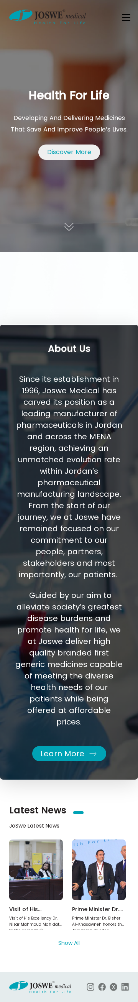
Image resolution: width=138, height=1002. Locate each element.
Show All (69, 943)
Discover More (69, 152)
